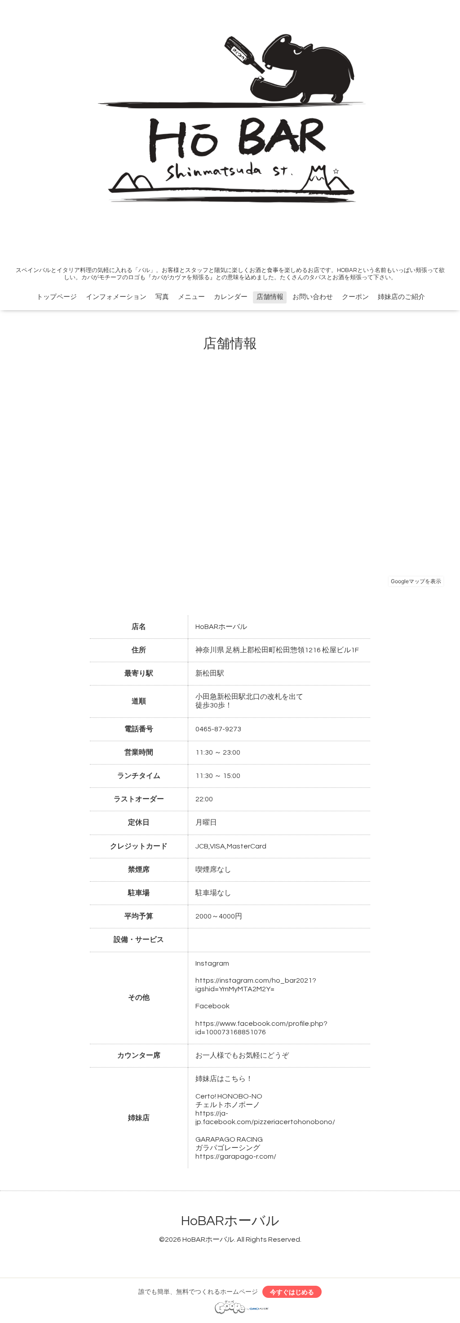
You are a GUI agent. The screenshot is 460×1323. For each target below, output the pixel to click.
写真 (162, 297)
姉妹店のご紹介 (401, 297)
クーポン (355, 297)
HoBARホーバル (230, 1221)
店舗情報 (270, 297)
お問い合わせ (312, 297)
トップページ (56, 297)
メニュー (191, 297)
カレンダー (231, 297)
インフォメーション (116, 297)
